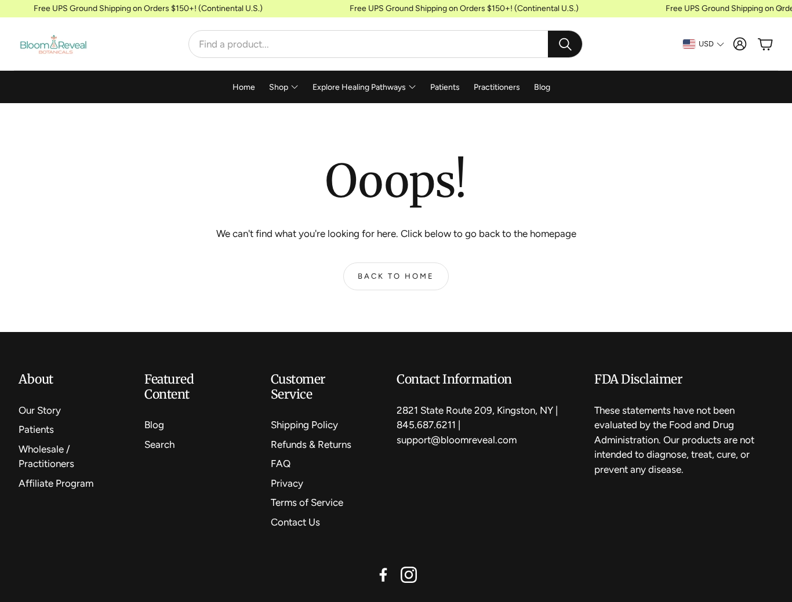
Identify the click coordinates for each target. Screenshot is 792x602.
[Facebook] (383, 575)
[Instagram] (409, 575)
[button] (385, 44)
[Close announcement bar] (780, 8)
